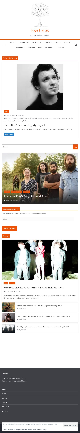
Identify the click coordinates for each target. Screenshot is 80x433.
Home (4, 389)
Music (12, 42)
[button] (15, 42)
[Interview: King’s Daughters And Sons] (40, 154)
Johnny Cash (33, 118)
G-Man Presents (24, 118)
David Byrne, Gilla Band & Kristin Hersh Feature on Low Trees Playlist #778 (43, 327)
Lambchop (41, 118)
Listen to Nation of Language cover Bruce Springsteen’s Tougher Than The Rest (44, 316)
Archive (61, 47)
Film (40, 47)
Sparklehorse (18, 121)
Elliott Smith (14, 118)
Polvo (70, 118)
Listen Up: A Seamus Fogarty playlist (24, 125)
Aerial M (7, 118)
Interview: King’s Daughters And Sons (25, 196)
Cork (57, 42)
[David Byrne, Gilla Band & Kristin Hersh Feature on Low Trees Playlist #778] (8, 328)
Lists (66, 42)
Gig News (35, 42)
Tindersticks (26, 121)
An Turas (48, 47)
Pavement (65, 118)
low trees (40, 30)
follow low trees (9, 228)
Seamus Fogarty (8, 121)
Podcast (48, 42)
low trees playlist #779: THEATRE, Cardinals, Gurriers (34, 287)
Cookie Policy (42, 430)
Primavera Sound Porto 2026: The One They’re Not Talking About (39, 306)
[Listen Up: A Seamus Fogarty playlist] (40, 87)
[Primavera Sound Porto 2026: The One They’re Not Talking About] (8, 307)
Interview (26, 192)
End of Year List (16, 192)
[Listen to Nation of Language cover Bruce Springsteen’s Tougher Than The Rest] (8, 317)
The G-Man (21, 115)
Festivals (31, 47)
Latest (6, 111)
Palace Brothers (56, 118)
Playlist (12, 283)
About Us (5, 411)
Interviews (24, 42)
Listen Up (48, 118)
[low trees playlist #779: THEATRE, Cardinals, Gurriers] (40, 260)
